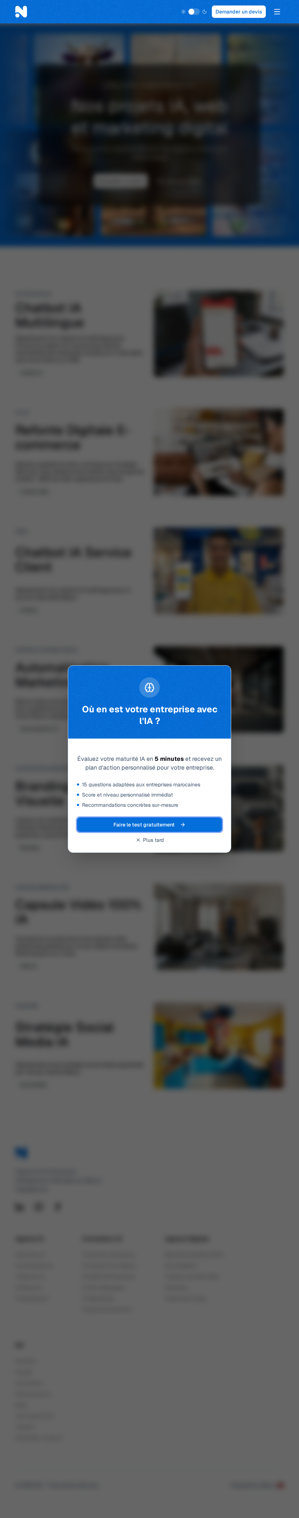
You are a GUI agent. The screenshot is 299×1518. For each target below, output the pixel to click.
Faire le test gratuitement (144, 824)
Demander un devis (238, 11)
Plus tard (153, 840)
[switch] (194, 11)
